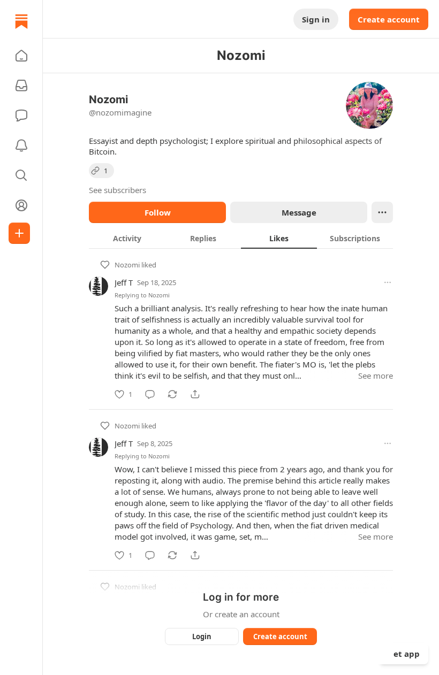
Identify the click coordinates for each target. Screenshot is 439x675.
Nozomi (127, 265)
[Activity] (21, 145)
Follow (158, 212)
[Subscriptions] (21, 85)
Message (299, 212)
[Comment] (150, 394)
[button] (21, 55)
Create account (389, 19)
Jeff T (124, 282)
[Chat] (21, 115)
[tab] (127, 238)
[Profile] (21, 205)
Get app (404, 653)
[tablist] (241, 238)
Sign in (316, 19)
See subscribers (117, 190)
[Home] (21, 21)
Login (201, 636)
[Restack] (172, 394)
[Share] (195, 394)
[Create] (19, 233)
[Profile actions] (382, 212)
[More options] (387, 282)
